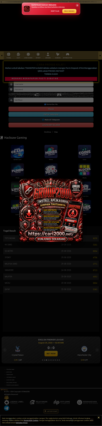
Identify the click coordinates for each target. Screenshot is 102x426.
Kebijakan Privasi (21, 422)
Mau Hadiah (69, 11)
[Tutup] (79, 181)
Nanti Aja (55, 11)
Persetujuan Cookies (31, 420)
